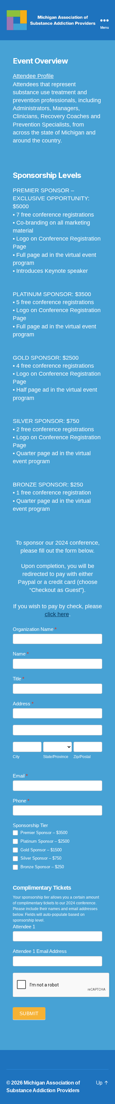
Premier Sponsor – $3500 (43, 832)
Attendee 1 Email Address (40, 951)
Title (18, 678)
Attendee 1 (24, 926)
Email (20, 775)
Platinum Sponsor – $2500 (44, 841)
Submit (29, 1013)
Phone (21, 800)
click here (57, 614)
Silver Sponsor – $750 (40, 858)
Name (21, 653)
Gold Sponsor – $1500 (40, 849)
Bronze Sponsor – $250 (41, 866)
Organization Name (35, 629)
